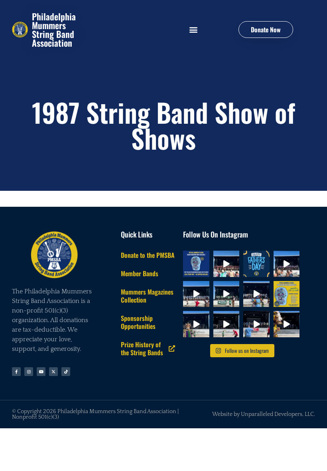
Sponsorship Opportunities (138, 322)
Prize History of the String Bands (142, 348)
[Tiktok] (65, 371)
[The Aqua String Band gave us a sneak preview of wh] (256, 294)
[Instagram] (28, 371)
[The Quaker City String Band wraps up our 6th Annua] (226, 264)
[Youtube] (41, 371)
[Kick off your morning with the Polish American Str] (256, 324)
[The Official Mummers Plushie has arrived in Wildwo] (287, 294)
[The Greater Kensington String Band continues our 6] (226, 324)
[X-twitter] (53, 371)
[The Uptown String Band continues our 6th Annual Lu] (287, 324)
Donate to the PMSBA (148, 255)
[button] (193, 29)
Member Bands (139, 273)
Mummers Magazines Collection (147, 296)
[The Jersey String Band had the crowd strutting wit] (287, 264)
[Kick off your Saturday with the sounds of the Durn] (226, 294)
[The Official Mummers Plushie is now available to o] (196, 264)
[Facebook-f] (16, 371)
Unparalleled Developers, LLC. (278, 414)
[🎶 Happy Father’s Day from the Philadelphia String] (256, 264)
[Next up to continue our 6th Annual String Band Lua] (196, 294)
